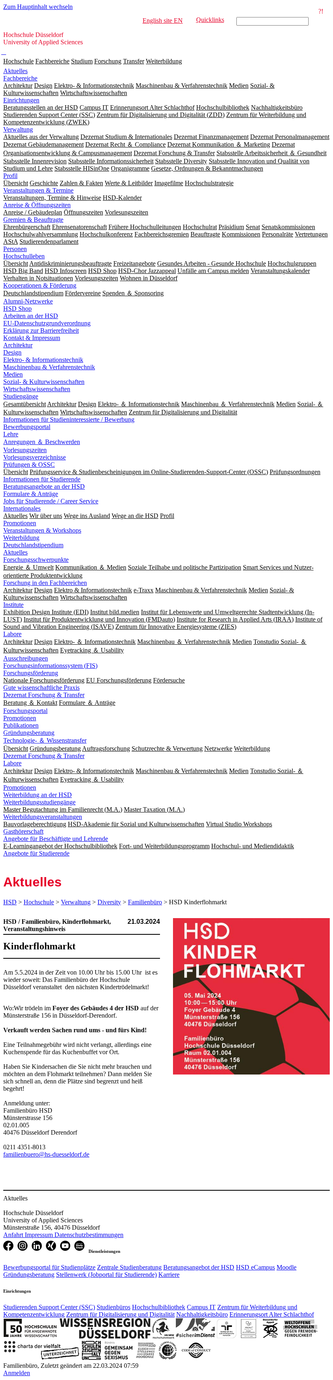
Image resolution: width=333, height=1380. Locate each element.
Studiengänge (20, 396)
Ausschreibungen (25, 658)
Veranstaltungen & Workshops (42, 530)
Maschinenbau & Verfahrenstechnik (49, 367)
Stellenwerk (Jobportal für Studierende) (106, 1274)
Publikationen (21, 725)
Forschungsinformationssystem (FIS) (50, 665)
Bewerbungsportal (26, 426)
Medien (13, 374)
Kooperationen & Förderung (39, 285)
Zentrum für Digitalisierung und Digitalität (120, 1314)
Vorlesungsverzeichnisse (34, 457)
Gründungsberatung (28, 732)
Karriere (168, 1274)
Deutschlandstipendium (33, 545)
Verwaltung (18, 129)
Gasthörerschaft (23, 831)
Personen (15, 248)
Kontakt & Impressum (31, 337)
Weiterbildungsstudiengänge (39, 802)
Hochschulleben (24, 256)
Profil (10, 175)
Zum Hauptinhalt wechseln (38, 6)
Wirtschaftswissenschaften (36, 389)
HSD (10, 902)
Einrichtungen (21, 100)
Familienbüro (145, 902)
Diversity (109, 902)
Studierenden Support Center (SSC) (49, 1307)
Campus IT (201, 1307)
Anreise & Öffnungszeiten (37, 204)
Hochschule (18, 61)
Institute (13, 604)
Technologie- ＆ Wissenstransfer (44, 740)
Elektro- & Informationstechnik (43, 359)
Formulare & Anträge (30, 493)
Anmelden (16, 1372)
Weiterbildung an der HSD (37, 794)
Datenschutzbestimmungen (88, 1234)
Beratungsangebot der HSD (198, 1267)
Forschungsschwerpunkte (36, 559)
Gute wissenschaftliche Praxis (41, 687)
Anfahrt (14, 1234)
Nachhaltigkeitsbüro (202, 1314)
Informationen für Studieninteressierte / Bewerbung (68, 419)
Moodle (286, 1267)
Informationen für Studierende (41, 479)
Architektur (17, 345)
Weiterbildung (164, 61)
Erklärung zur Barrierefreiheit (41, 330)
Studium (82, 61)
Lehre (10, 434)
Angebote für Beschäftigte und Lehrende (55, 838)
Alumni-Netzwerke (28, 301)
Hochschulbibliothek (158, 1307)
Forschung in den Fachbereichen (45, 582)
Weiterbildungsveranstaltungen (42, 816)
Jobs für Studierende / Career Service (50, 501)
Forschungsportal (25, 710)
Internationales (22, 508)
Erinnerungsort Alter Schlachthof (271, 1314)
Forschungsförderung (30, 672)
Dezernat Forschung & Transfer (43, 694)
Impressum (39, 1234)
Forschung (107, 61)
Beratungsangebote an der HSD (44, 486)
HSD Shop (17, 308)
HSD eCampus (255, 1267)
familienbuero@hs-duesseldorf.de (46, 1154)
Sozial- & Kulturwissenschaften (43, 381)
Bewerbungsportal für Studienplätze (49, 1267)
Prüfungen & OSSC (29, 464)
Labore (12, 633)
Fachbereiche (52, 61)
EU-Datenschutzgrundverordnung (47, 323)
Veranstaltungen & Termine (38, 190)
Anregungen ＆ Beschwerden (41, 441)
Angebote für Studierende (36, 853)
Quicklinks (210, 19)
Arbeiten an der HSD (30, 315)
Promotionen (19, 523)
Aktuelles (15, 70)
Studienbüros (113, 1307)
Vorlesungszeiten (25, 449)
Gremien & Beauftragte (33, 219)
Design (12, 352)
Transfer (133, 61)
